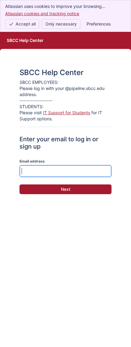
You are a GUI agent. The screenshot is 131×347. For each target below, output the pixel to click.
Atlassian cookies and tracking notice (42, 13)
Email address (32, 161)
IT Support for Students (66, 112)
